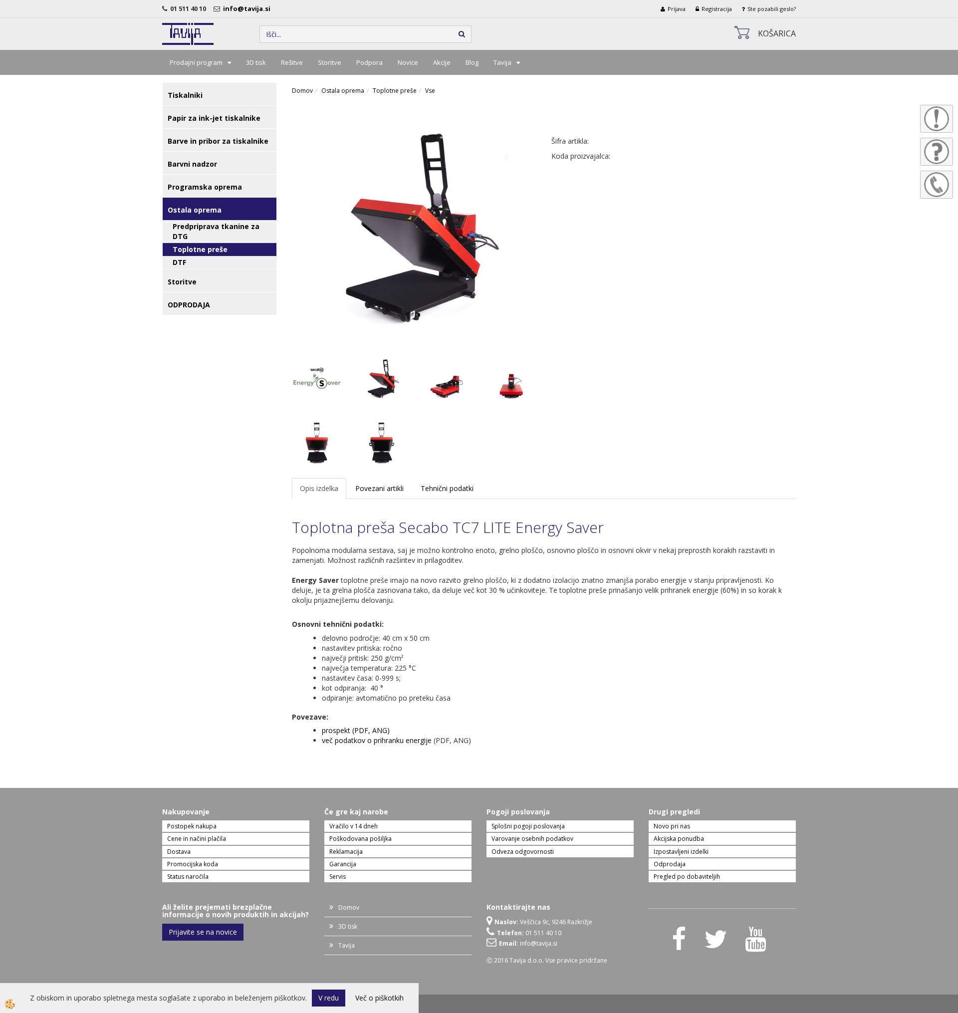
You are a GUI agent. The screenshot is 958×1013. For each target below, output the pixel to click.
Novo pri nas (672, 826)
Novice (408, 62)
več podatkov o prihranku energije (377, 740)
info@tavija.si (248, 8)
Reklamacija (346, 851)
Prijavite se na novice (203, 932)
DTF (179, 262)
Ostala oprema (342, 90)
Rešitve (292, 62)
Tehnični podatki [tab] (447, 488)
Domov (302, 90)
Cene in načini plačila (196, 838)
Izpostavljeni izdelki (681, 851)
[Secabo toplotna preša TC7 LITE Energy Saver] (414, 225)
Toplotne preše (200, 249)
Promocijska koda (192, 864)
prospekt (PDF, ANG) (356, 730)
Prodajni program (196, 62)
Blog (472, 62)
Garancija (342, 864)
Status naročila (188, 876)
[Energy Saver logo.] (317, 377)
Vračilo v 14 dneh (353, 826)
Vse (430, 90)
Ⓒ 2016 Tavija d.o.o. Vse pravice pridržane (546, 960)
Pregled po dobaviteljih (687, 876)
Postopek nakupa (192, 826)
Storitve (329, 62)
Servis (337, 876)
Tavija (502, 62)
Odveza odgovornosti (522, 851)
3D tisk (256, 62)
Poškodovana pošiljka (360, 838)
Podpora (369, 62)
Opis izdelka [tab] (319, 488)
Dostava (179, 851)
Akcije (442, 62)
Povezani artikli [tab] (379, 488)
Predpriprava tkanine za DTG (216, 231)
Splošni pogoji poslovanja (528, 826)
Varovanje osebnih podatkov (532, 838)
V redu (328, 998)
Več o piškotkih (379, 998)
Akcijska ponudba (679, 838)
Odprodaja (670, 864)
